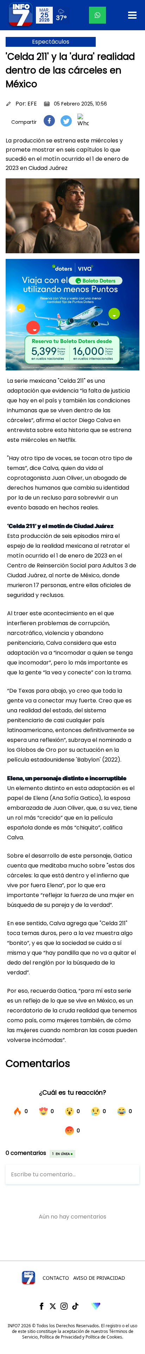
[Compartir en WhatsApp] (83, 121)
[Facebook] (41, 1306)
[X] (52, 1306)
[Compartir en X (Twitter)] (66, 121)
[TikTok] (75, 1306)
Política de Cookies (104, 1337)
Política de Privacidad (60, 1337)
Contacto (56, 1277)
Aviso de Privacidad (99, 1277)
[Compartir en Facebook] (49, 120)
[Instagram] (64, 1306)
